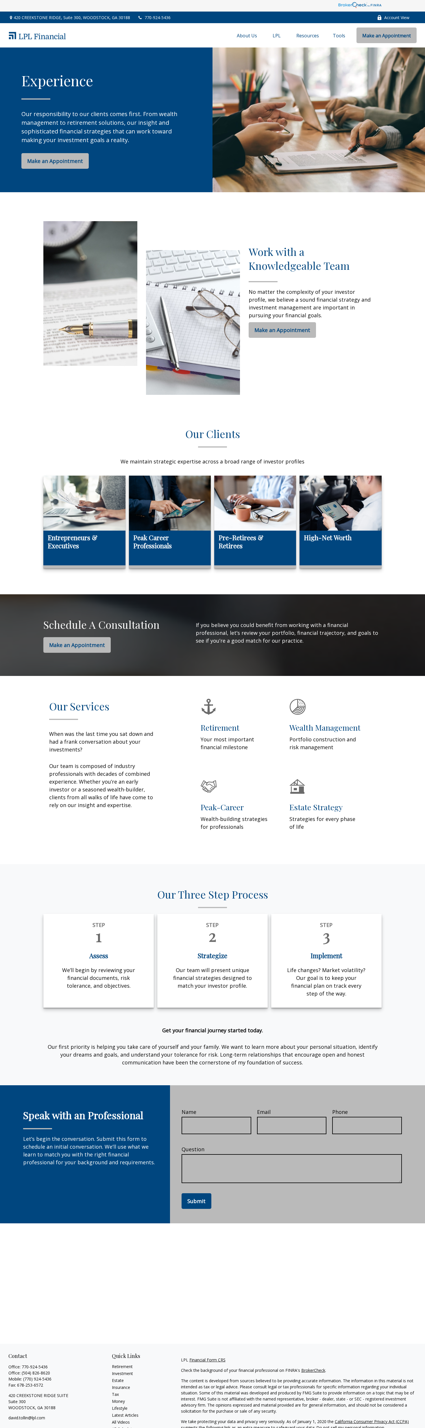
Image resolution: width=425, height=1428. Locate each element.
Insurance (121, 1387)
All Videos (121, 1422)
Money (118, 1401)
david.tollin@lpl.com (26, 1417)
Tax (115, 1394)
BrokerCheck (313, 1370)
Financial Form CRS (207, 1360)
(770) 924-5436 (37, 1379)
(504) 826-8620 (36, 1373)
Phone (340, 1111)
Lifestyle (120, 1408)
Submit (196, 1201)
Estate (118, 1380)
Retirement (122, 1366)
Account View (396, 17)
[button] (247, 35)
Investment (122, 1373)
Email (264, 1111)
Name (189, 1111)
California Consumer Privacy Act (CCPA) (372, 1421)
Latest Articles (125, 1415)
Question (193, 1149)
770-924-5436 (158, 17)
